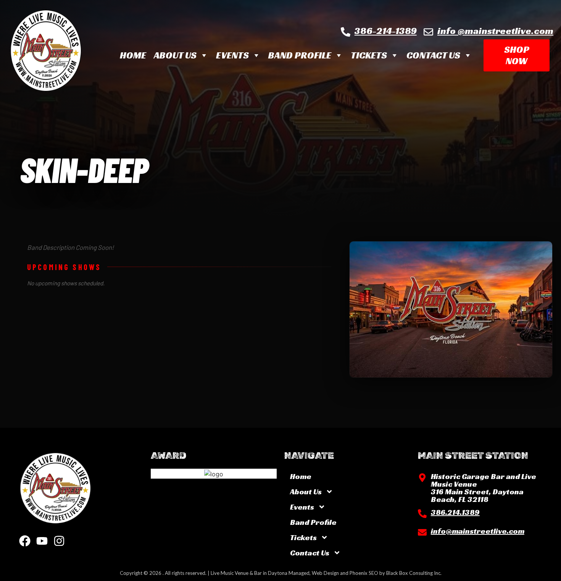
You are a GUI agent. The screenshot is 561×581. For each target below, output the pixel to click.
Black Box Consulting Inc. (414, 573)
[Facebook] (24, 541)
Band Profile (299, 55)
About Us (175, 55)
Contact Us (433, 55)
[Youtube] (42, 541)
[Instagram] (59, 541)
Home (133, 55)
